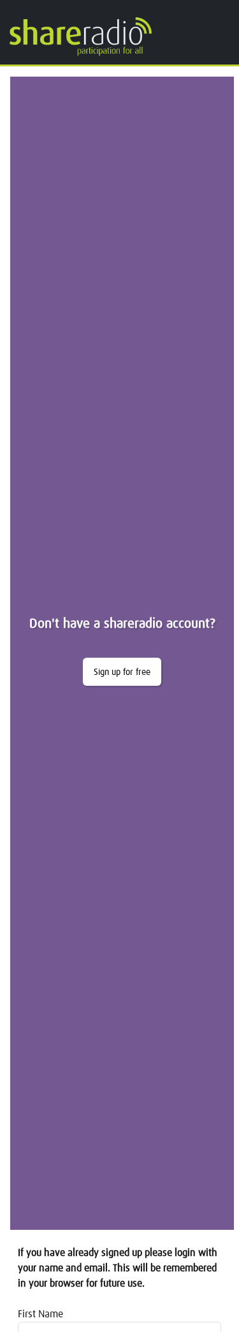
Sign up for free (122, 672)
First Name (40, 1314)
